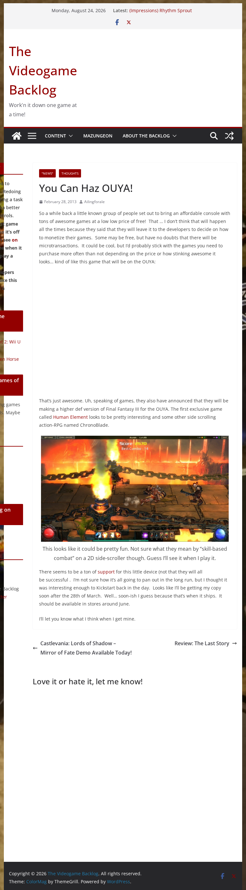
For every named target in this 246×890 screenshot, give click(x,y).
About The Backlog (146, 136)
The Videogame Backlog (43, 70)
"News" (47, 173)
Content (55, 136)
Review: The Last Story (202, 643)
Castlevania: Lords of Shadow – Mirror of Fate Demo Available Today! (86, 648)
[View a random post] (229, 136)
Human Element (70, 417)
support (106, 572)
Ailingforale (94, 201)
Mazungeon (97, 136)
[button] (69, 135)
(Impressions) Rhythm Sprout (160, 10)
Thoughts (70, 173)
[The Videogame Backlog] (16, 136)
